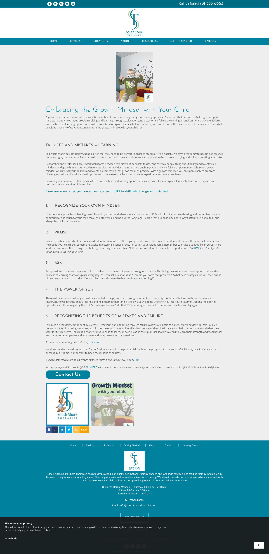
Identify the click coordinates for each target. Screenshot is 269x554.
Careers (210, 41)
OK (258, 545)
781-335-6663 (211, 3)
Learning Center (190, 445)
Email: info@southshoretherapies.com (134, 505)
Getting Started (181, 41)
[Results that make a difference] (134, 23)
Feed (84, 429)
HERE (197, 248)
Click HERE (91, 367)
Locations (100, 41)
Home (54, 41)
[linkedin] (55, 4)
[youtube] (67, 4)
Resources (149, 41)
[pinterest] (73, 4)
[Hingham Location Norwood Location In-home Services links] (109, 41)
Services (74, 41)
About (125, 41)
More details (11, 538)
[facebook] (49, 4)
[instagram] (61, 4)
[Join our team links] (217, 41)
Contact (168, 445)
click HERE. (94, 342)
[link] (75, 41)
